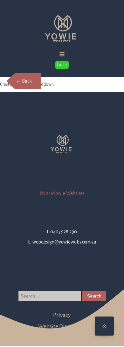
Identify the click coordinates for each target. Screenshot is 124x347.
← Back (23, 80)
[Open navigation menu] (62, 55)
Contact (61, 334)
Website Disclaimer (62, 326)
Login (62, 65)
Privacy (62, 315)
